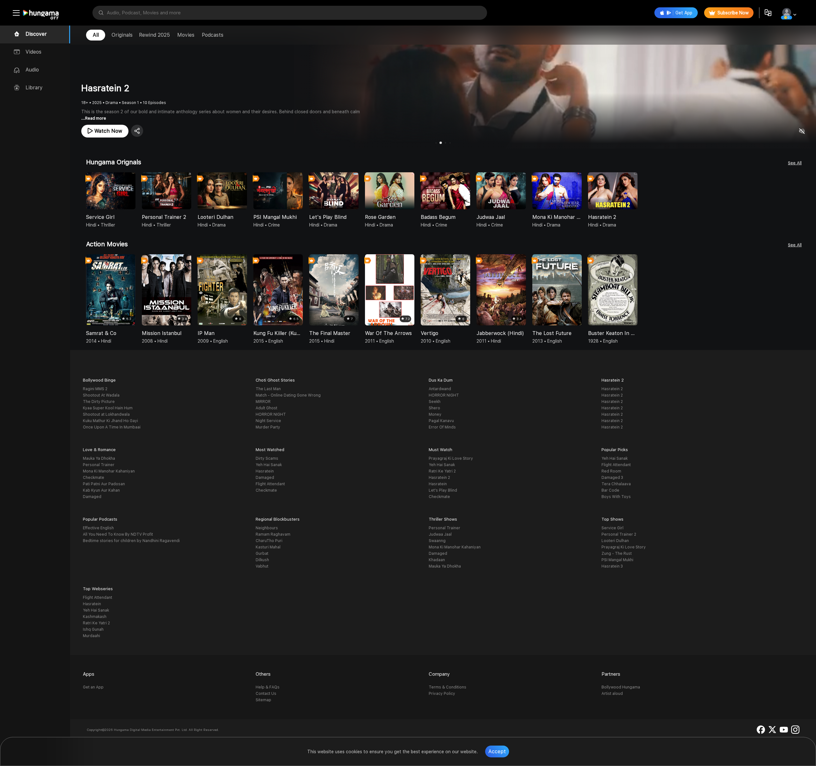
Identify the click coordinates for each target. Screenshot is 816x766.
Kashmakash (94, 616)
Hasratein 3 (612, 566)
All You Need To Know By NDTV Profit (118, 534)
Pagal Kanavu (441, 421)
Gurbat (262, 553)
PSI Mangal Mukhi (617, 560)
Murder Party (268, 427)
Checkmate (93, 477)
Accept (497, 751)
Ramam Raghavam (273, 534)
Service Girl (612, 528)
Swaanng (437, 541)
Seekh (435, 401)
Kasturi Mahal (268, 547)
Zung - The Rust (616, 553)
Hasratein (265, 471)
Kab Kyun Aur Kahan (101, 490)
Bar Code (610, 490)
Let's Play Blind (443, 490)
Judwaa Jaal (440, 534)
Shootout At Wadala (101, 395)
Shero (434, 408)
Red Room (611, 471)
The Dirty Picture (99, 401)
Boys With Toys (616, 497)
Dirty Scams (267, 458)
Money (435, 414)
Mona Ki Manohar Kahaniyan (109, 471)
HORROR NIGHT (271, 414)
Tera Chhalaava (616, 484)
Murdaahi (91, 636)
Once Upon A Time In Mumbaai (112, 427)
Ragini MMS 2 (95, 389)
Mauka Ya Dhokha (99, 458)
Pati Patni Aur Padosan (104, 484)
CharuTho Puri (269, 541)
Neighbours (267, 528)
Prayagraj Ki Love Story (451, 458)
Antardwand (440, 389)
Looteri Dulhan (615, 541)
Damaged (92, 497)
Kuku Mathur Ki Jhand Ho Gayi (110, 421)
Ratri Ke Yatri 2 (442, 471)
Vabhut (262, 566)
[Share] (137, 131)
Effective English (98, 528)
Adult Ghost (266, 408)
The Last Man (268, 389)
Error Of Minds (442, 427)
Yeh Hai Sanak (269, 465)
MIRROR (263, 401)
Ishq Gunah (93, 629)
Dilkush (262, 560)
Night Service (268, 421)
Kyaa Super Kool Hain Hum (108, 408)
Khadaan (437, 560)
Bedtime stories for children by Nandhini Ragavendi (131, 541)
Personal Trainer (98, 465)
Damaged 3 (612, 477)
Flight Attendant (270, 484)
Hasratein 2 (612, 389)
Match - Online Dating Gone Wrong (288, 395)
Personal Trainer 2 (618, 534)
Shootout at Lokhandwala (106, 414)
